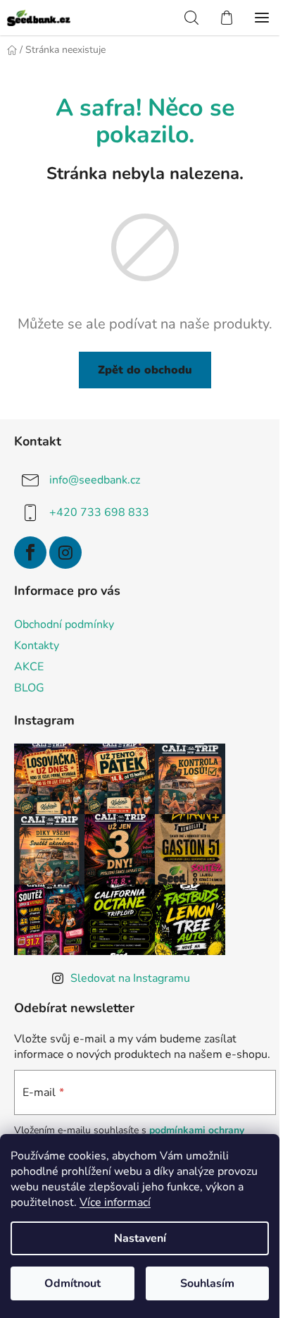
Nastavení (140, 1238)
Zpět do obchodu (145, 370)
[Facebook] (30, 552)
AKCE (29, 667)
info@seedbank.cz (94, 480)
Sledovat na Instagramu (130, 978)
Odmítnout (72, 1283)
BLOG (29, 688)
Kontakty (36, 645)
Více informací (115, 1202)
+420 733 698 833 (99, 512)
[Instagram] (65, 552)
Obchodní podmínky (64, 624)
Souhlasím (207, 1283)
